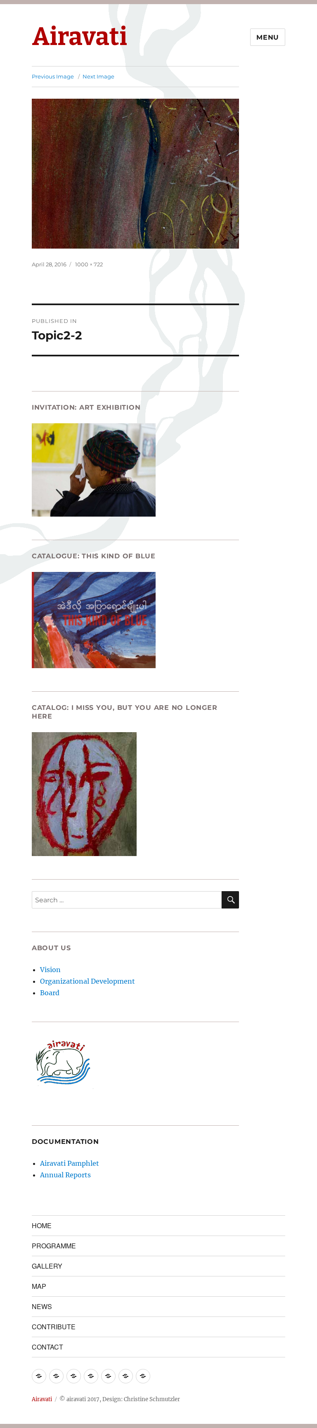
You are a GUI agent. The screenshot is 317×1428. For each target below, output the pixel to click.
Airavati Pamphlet (69, 1163)
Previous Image (53, 76)
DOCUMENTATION (65, 1142)
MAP (39, 1286)
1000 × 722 (89, 264)
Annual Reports (65, 1175)
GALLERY (47, 1266)
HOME (42, 1225)
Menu (267, 37)
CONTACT (47, 1347)
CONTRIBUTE (54, 1326)
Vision (50, 969)
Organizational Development (87, 981)
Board (49, 993)
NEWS (42, 1306)
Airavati (79, 37)
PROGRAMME (54, 1245)
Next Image (98, 76)
